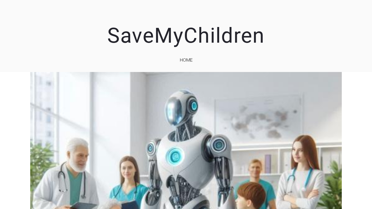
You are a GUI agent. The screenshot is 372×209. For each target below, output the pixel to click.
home (186, 60)
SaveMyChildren (186, 35)
